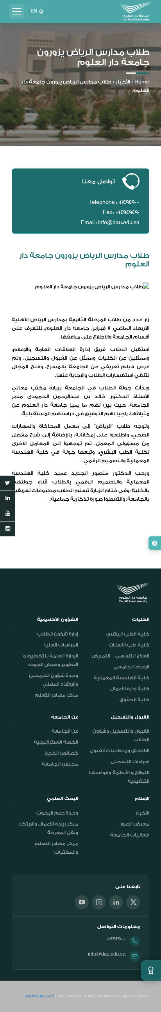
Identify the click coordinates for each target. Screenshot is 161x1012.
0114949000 (116, 938)
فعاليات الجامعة (129, 835)
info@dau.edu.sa (106, 954)
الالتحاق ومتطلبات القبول (119, 750)
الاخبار (142, 813)
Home (141, 82)
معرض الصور (134, 824)
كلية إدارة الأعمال (129, 689)
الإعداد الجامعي (131, 667)
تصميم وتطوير (39, 996)
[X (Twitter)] (133, 902)
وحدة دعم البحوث (57, 813)
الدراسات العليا (61, 645)
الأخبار (123, 82)
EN (33, 11)
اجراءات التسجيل (130, 761)
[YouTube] (82, 902)
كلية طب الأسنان (129, 645)
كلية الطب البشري (127, 634)
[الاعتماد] (151, 970)
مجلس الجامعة (60, 764)
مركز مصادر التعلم (56, 695)
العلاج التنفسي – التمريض (120, 656)
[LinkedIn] (116, 902)
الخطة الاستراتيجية (56, 742)
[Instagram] (99, 902)
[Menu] (16, 11)
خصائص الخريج (61, 753)
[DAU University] (136, 11)
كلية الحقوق (134, 699)
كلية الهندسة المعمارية (121, 678)
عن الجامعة (65, 731)
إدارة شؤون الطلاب (57, 634)
